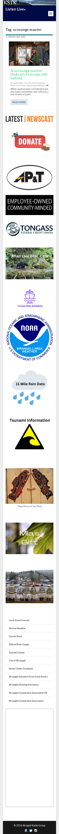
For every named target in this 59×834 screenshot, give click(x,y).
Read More (19, 102)
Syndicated (31, 85)
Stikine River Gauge (19, 644)
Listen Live (15, 9)
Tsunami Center (17, 652)
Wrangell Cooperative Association (26, 700)
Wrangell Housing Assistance (24, 684)
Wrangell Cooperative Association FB (28, 692)
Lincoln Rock (15, 636)
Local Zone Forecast (19, 620)
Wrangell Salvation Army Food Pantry (28, 676)
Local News (21, 85)
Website (40, 85)
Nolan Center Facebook (21, 668)
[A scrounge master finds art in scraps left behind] (29, 53)
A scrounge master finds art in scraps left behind (29, 74)
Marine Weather (17, 628)
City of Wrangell (17, 660)
